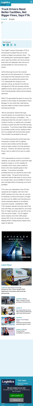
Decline (15, 400)
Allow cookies (15, 395)
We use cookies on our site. (16, 388)
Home (3, 403)
